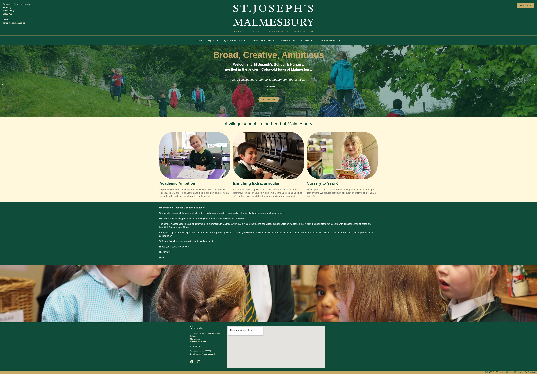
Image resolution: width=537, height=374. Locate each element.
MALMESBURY (273, 22)
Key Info (211, 40)
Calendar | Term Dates (261, 40)
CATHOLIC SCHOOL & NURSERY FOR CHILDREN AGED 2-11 (273, 31)
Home (199, 40)
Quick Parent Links (233, 40)
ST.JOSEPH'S (274, 8)
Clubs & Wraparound (327, 40)
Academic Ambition (177, 183)
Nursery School (288, 40)
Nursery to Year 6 (322, 183)
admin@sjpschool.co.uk (205, 354)
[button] (2, 84)
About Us (304, 40)
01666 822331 (205, 351)
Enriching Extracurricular (256, 183)
